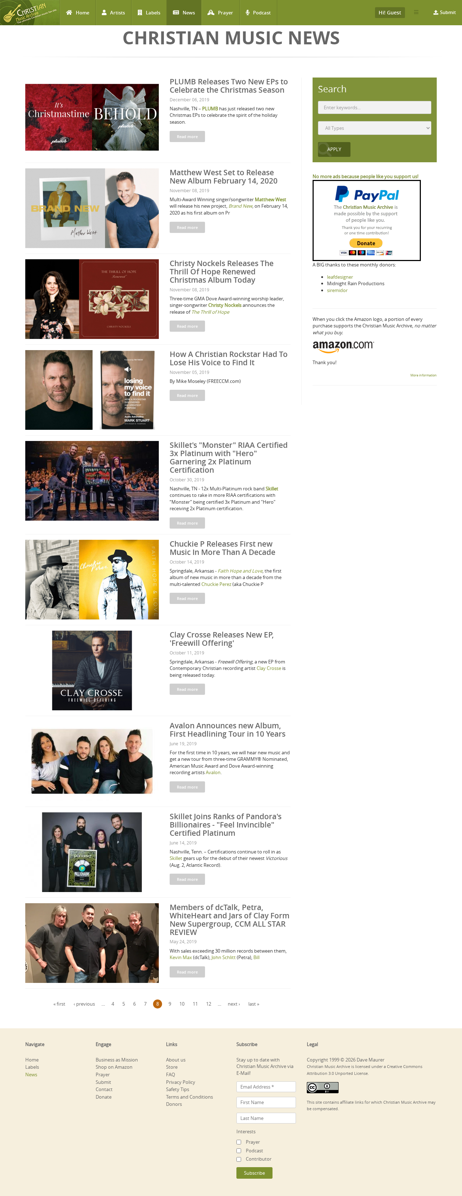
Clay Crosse (269, 668)
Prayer (225, 12)
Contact (104, 1089)
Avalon (213, 772)
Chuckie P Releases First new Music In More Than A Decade (222, 548)
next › (234, 1004)
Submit (448, 12)
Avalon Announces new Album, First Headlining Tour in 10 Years (228, 729)
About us (176, 1059)
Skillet (176, 858)
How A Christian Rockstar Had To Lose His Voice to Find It (229, 358)
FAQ (170, 1074)
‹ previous (84, 1004)
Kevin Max (181, 957)
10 (181, 1004)
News (189, 12)
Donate (104, 1097)
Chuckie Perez (216, 584)
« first (59, 1004)
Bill (256, 957)
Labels (153, 12)
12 (208, 1004)
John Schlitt (224, 957)
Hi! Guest (390, 12)
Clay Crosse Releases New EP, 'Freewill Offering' (222, 639)
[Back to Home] (30, 12)
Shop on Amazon (114, 1067)
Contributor (258, 1159)
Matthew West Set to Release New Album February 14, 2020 (224, 176)
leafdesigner (340, 277)
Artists (117, 12)
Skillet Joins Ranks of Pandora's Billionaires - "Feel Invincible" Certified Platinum (226, 824)
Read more (187, 136)
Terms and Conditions (189, 1097)
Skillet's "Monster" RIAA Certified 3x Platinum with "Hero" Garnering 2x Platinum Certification (229, 457)
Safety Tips (177, 1089)
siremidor (337, 290)
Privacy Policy (180, 1082)
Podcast (262, 12)
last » (253, 1004)
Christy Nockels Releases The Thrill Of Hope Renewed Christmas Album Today (222, 271)
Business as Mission (117, 1059)
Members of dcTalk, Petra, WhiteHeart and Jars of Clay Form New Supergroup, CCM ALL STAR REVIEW (229, 919)
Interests (246, 1131)
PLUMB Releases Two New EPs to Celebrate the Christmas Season (229, 85)
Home (82, 12)
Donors (174, 1104)
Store (172, 1067)
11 (195, 1004)
